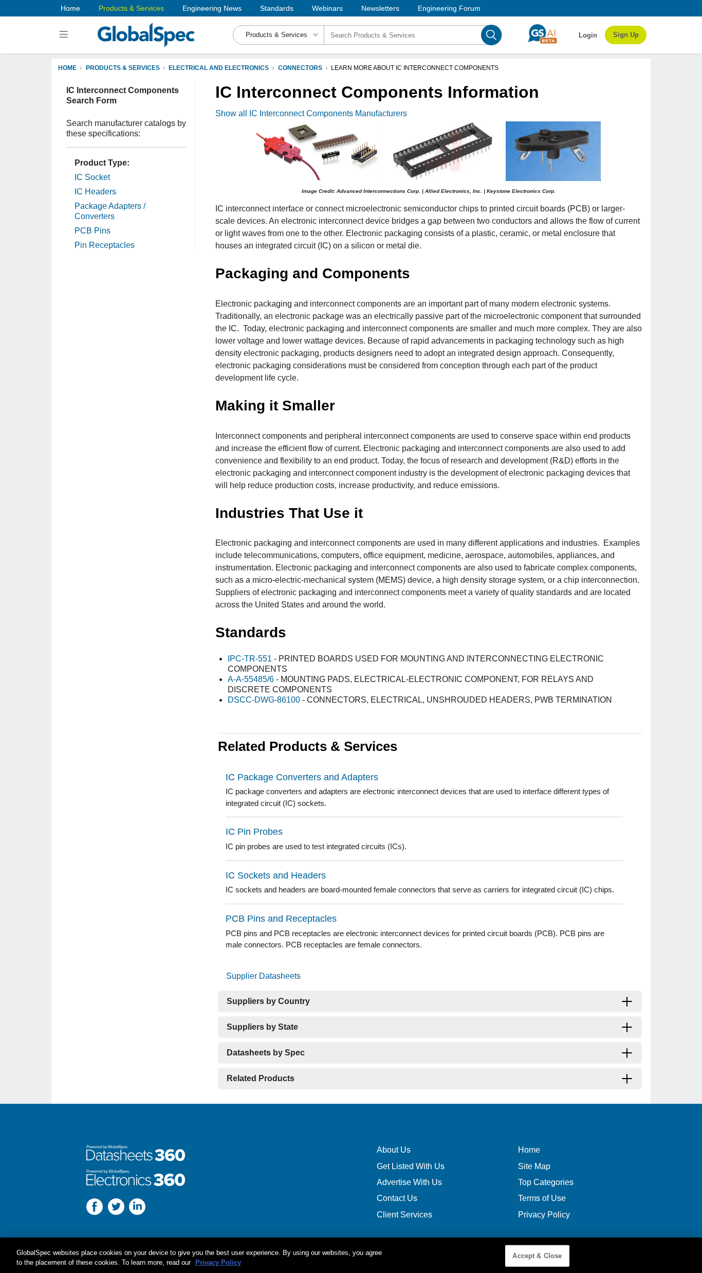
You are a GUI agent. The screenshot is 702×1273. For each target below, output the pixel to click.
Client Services (404, 1214)
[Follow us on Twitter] (116, 1207)
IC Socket (92, 177)
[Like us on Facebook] (94, 1207)
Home (70, 8)
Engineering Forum (449, 8)
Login (588, 35)
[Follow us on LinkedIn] (137, 1207)
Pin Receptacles (105, 245)
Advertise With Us (409, 1182)
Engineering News (212, 8)
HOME (67, 67)
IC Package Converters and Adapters (302, 777)
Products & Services (131, 8)
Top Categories (546, 1182)
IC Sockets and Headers (276, 875)
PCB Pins (92, 230)
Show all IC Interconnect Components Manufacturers (311, 113)
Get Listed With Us (411, 1166)
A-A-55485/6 (251, 679)
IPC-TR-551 (250, 658)
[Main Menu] (65, 35)
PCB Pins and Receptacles (281, 918)
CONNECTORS (300, 67)
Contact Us (397, 1198)
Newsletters (380, 8)
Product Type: (102, 162)
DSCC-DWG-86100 (264, 699)
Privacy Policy (544, 1214)
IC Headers (95, 191)
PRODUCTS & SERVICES (123, 67)
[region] (351, 1255)
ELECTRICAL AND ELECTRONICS (219, 67)
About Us (394, 1149)
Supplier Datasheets (263, 976)
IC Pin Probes (254, 832)
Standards (276, 8)
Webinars (327, 8)
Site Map (534, 1166)
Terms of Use (542, 1198)
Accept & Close (537, 1256)
